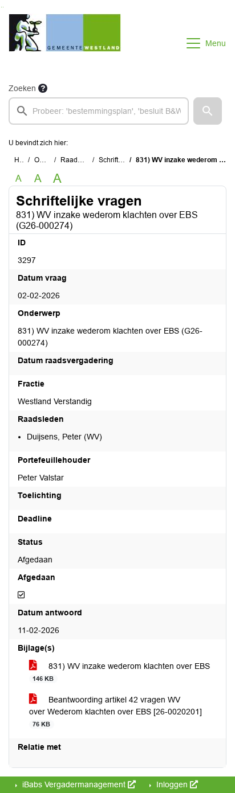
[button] (207, 111)
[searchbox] (99, 111)
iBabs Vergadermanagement (74, 784)
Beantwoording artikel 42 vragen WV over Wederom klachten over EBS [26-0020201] (115, 711)
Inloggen (172, 784)
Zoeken (22, 88)
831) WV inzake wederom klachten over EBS (121, 671)
